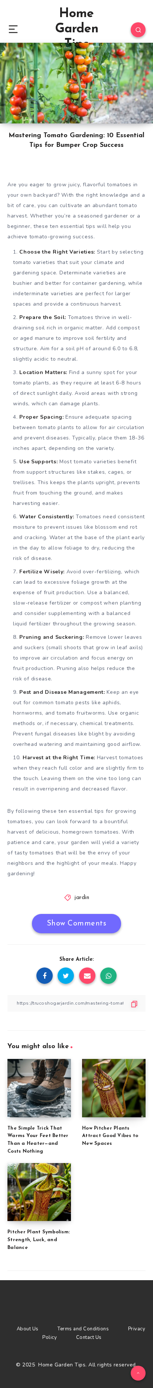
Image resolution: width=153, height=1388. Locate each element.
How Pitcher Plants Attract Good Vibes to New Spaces (110, 1136)
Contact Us (89, 1337)
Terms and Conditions (83, 1329)
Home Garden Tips (76, 29)
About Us (28, 1329)
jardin (81, 898)
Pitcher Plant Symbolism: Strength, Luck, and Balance (38, 1240)
